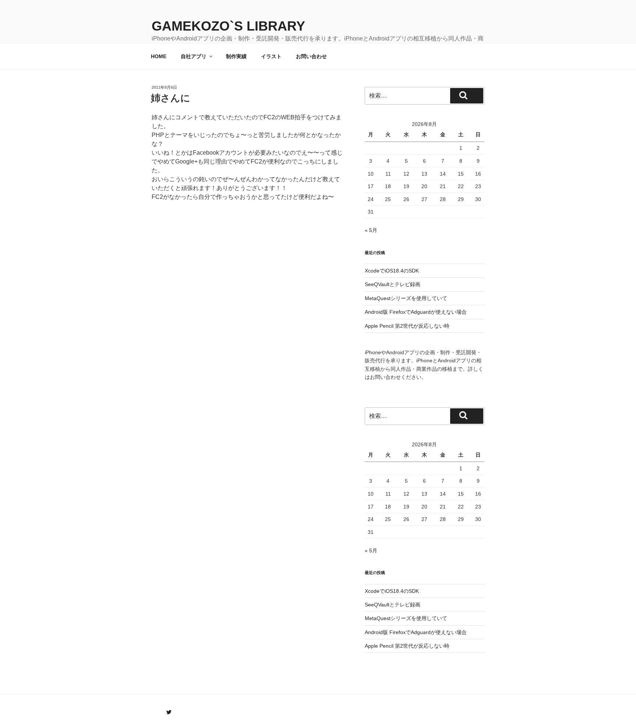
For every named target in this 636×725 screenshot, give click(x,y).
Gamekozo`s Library (228, 26)
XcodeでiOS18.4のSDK (392, 271)
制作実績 (236, 56)
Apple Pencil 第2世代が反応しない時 (407, 326)
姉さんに (170, 97)
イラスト (271, 56)
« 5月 (371, 230)
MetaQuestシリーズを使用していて (406, 298)
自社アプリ (193, 56)
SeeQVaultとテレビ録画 (392, 284)
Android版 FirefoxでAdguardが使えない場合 (416, 312)
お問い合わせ (311, 56)
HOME (158, 56)
